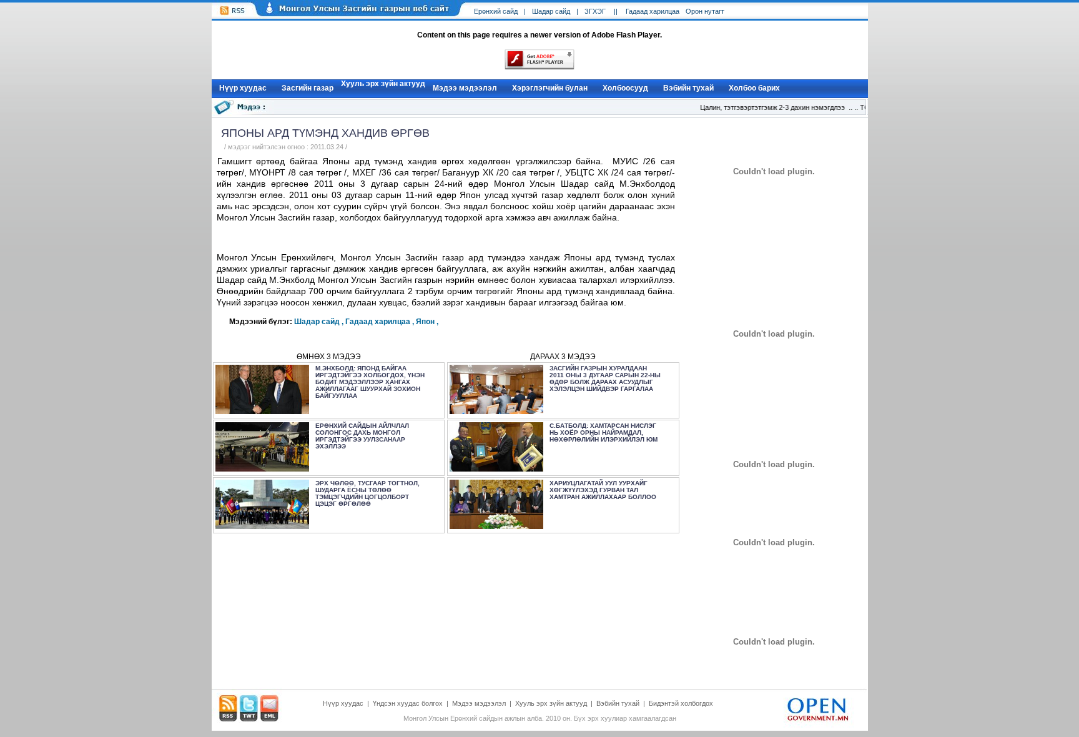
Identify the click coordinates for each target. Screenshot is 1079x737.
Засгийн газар (307, 88)
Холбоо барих (754, 88)
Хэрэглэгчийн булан (550, 88)
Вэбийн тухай (688, 88)
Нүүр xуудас (243, 88)
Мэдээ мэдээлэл (465, 88)
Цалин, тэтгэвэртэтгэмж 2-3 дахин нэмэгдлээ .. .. (773, 107)
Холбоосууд (625, 88)
